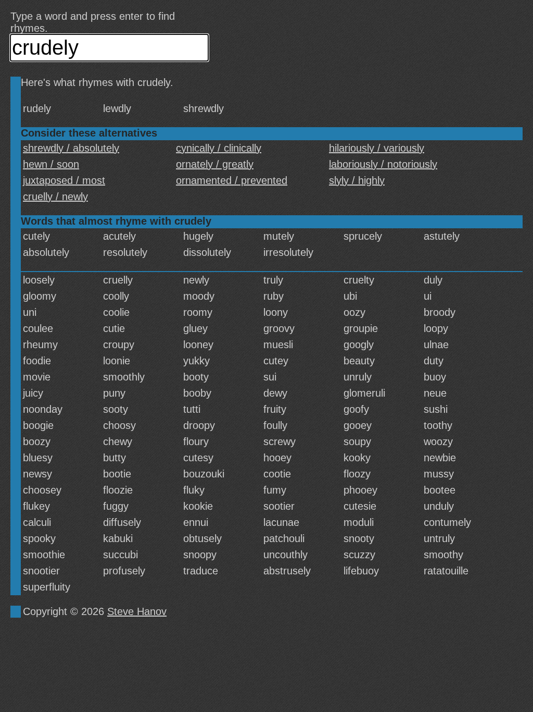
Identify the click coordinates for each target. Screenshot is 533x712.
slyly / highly (357, 180)
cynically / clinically (218, 148)
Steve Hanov (137, 611)
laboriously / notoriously (383, 164)
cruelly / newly (55, 196)
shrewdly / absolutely (71, 148)
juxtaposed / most (64, 180)
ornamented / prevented (231, 180)
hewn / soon (51, 164)
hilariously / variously (376, 148)
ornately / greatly (214, 164)
